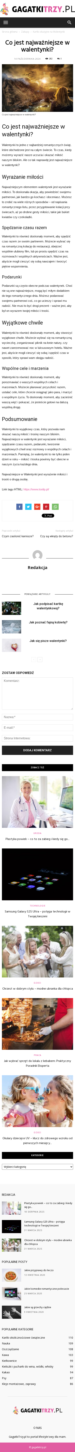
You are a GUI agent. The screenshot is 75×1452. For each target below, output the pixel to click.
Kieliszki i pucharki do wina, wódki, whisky (27, 1366)
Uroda (37, 833)
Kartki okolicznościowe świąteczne (23, 1337)
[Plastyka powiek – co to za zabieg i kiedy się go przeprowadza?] (37, 802)
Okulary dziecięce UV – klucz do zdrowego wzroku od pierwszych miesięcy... (37, 1141)
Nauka (6, 1343)
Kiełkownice (9, 1361)
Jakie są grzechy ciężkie (37, 1307)
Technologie (37, 905)
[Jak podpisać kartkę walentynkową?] (11, 608)
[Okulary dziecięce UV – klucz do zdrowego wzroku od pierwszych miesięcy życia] (37, 1101)
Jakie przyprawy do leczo (39, 1270)
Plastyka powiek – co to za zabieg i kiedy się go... (37, 839)
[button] (69, 22)
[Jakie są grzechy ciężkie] (11, 1312)
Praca (37, 1055)
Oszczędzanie (10, 1349)
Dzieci (37, 982)
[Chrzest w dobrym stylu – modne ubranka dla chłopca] (37, 951)
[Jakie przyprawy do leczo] (11, 1275)
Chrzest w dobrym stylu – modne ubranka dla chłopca (37, 988)
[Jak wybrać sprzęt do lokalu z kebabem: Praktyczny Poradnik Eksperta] (37, 1024)
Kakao (6, 1372)
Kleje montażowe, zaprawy (19, 1384)
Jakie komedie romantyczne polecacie (46, 1289)
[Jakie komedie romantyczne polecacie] (11, 1293)
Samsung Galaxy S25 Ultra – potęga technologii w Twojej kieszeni (37, 914)
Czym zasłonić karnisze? (18, 536)
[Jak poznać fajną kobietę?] (11, 626)
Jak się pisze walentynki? (48, 641)
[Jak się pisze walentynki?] (11, 645)
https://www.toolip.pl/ (36, 489)
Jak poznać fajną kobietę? (48, 622)
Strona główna (10, 31)
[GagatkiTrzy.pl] (37, 9)
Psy (4, 1378)
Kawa (5, 1355)
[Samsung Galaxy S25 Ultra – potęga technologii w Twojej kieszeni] (37, 874)
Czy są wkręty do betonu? (56, 536)
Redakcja (38, 567)
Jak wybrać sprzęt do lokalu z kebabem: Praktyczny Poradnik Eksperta (37, 1063)
